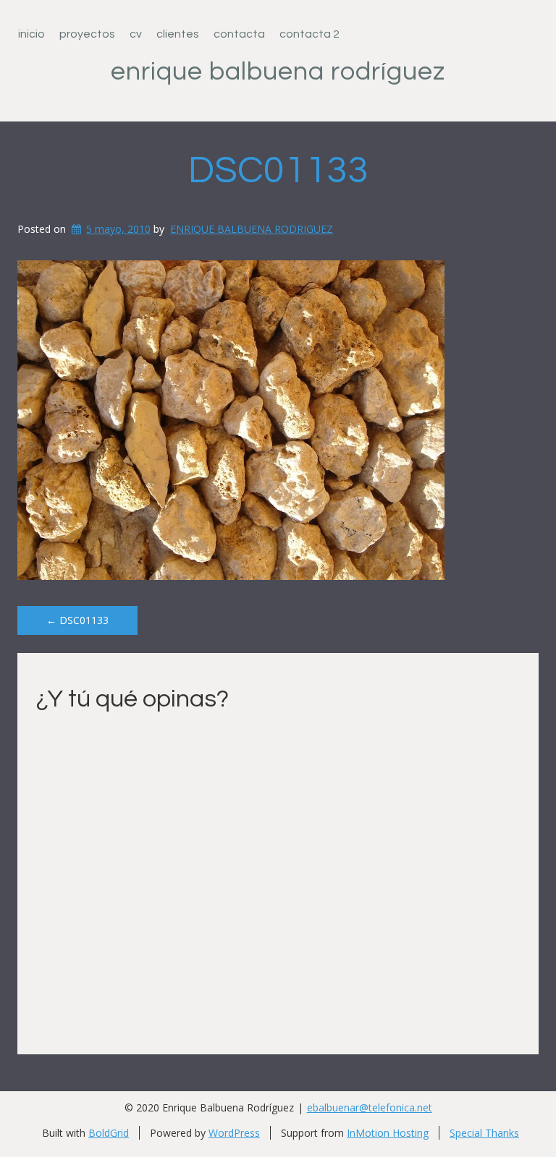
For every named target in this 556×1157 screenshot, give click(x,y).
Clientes (177, 34)
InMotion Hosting (388, 1133)
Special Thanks (484, 1133)
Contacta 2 (309, 34)
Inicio (31, 34)
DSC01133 (278, 170)
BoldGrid (108, 1133)
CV (136, 34)
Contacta (239, 34)
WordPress (234, 1133)
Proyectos (87, 34)
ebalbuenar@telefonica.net (369, 1107)
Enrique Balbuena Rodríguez (278, 71)
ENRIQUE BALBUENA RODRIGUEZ (251, 229)
